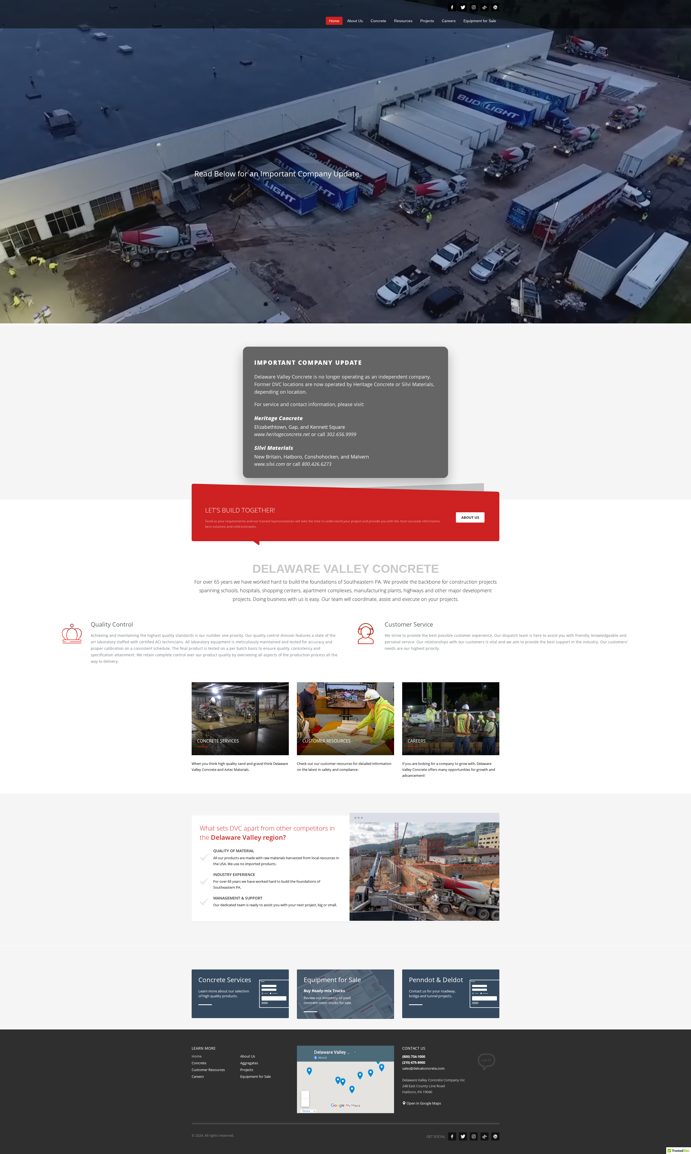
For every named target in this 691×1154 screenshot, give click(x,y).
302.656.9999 (341, 434)
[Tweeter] (463, 7)
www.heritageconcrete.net (282, 434)
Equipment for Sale (255, 1076)
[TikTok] (484, 7)
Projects (246, 1069)
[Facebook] (452, 7)
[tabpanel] (345, 162)
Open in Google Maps (423, 1103)
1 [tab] (412, 912)
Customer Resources (208, 1069)
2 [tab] (424, 912)
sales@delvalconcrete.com (423, 1068)
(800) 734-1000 (413, 1056)
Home (197, 1056)
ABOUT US (470, 517)
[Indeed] (495, 7)
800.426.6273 (316, 464)
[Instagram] (474, 7)
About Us (247, 1056)
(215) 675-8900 (413, 1062)
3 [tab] (437, 912)
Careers (198, 1076)
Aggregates (249, 1063)
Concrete (199, 1063)
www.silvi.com (270, 464)
